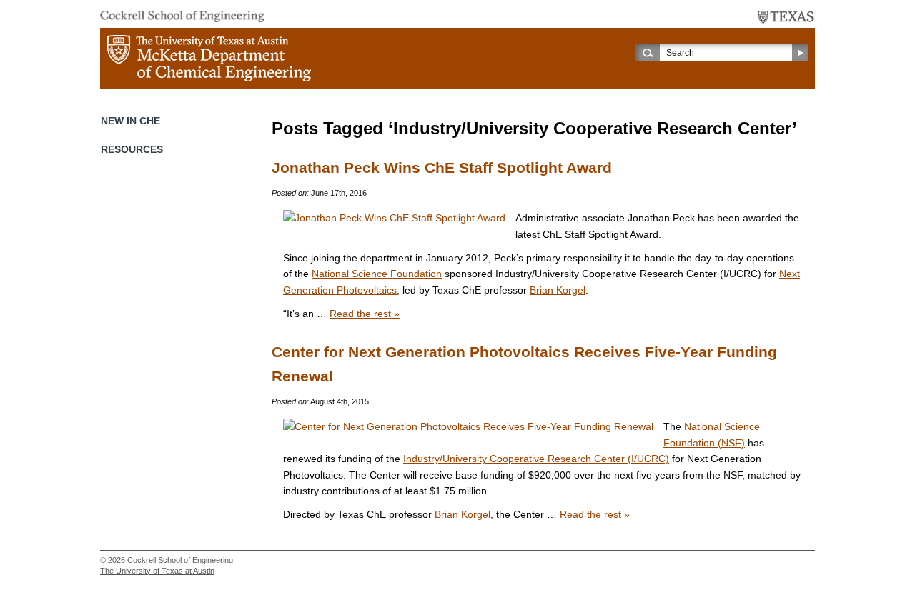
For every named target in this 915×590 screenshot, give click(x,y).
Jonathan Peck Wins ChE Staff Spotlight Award (442, 167)
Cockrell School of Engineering (180, 560)
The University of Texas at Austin (157, 570)
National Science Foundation (377, 273)
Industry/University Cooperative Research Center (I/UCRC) (536, 458)
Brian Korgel (557, 290)
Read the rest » (365, 313)
